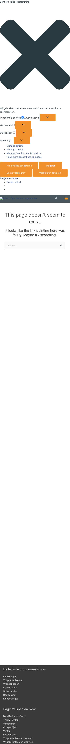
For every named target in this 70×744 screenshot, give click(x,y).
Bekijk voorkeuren (16, 173)
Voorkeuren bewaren (50, 173)
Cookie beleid (14, 182)
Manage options (15, 146)
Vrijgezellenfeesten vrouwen (18, 742)
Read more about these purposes (24, 157)
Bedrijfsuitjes (10, 687)
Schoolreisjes (10, 691)
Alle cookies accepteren (19, 165)
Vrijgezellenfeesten (13, 680)
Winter (6, 731)
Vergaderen (9, 723)
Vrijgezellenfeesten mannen (17, 738)
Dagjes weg (9, 695)
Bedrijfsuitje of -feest (14, 716)
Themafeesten (11, 720)
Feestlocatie (9, 734)
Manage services (16, 149)
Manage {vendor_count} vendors (24, 153)
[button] (35, 55)
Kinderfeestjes (10, 698)
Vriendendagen (11, 684)
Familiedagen (10, 676)
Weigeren (51, 165)
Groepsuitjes (9, 727)
